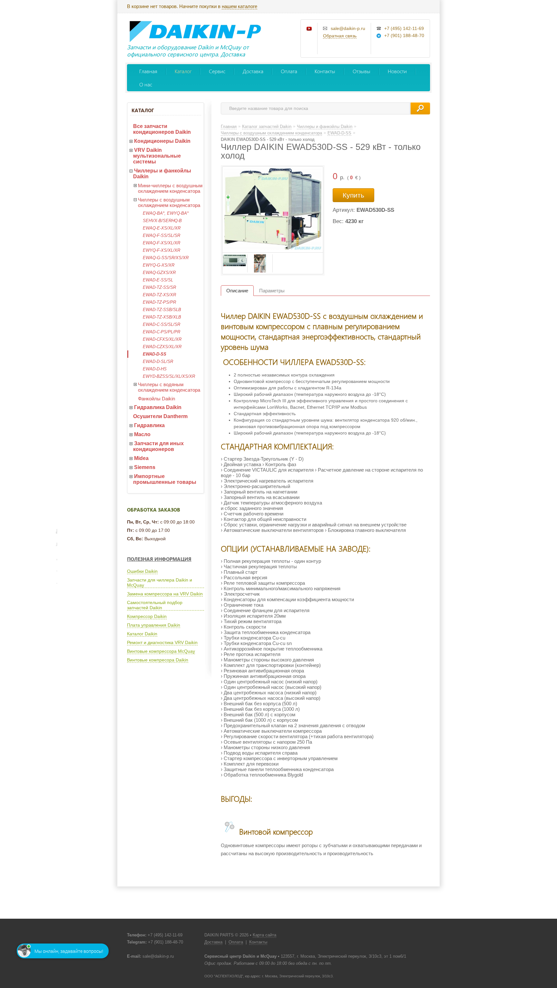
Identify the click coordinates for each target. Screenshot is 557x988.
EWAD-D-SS (154, 354)
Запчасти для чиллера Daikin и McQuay (159, 582)
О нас (145, 84)
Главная (148, 71)
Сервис (217, 71)
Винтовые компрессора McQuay (161, 651)
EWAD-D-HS (155, 369)
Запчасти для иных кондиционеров (158, 446)
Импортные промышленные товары (164, 479)
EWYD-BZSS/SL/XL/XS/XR (169, 376)
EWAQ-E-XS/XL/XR (162, 228)
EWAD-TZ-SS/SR (159, 287)
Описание (237, 290)
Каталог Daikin (142, 633)
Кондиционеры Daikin (162, 141)
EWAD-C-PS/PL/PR (161, 331)
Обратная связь (340, 35)
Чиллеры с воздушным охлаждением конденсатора (169, 202)
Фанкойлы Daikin (156, 398)
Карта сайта (264, 935)
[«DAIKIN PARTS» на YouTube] (309, 29)
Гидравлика (149, 425)
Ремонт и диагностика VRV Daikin (162, 642)
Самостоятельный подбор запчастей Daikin (154, 605)
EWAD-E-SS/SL (158, 280)
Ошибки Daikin (142, 571)
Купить (353, 195)
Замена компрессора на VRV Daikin (165, 593)
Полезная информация (159, 559)
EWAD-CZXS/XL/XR (162, 346)
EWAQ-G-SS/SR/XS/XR (166, 257)
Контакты (325, 71)
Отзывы (361, 71)
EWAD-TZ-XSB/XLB (162, 317)
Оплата (289, 71)
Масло (142, 434)
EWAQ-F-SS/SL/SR (161, 235)
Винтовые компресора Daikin (157, 659)
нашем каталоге (239, 6)
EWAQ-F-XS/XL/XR (161, 242)
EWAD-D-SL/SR (158, 361)
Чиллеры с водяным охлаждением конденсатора (169, 387)
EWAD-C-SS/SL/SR (161, 324)
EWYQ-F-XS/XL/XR (161, 250)
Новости (397, 71)
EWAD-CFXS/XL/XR (162, 339)
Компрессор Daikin (147, 616)
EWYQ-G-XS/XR (158, 265)
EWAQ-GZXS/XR (159, 272)
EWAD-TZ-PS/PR (159, 302)
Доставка (253, 71)
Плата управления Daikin (153, 625)
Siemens (144, 467)
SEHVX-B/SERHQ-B (162, 220)
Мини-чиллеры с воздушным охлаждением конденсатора (170, 188)
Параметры (272, 290)
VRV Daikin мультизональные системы (157, 155)
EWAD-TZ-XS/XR (159, 294)
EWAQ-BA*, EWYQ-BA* (166, 213)
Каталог (183, 71)
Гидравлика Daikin (157, 407)
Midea (141, 458)
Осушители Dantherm (160, 416)
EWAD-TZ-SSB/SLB (162, 309)
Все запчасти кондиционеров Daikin (162, 129)
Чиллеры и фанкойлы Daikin (162, 173)
